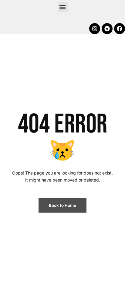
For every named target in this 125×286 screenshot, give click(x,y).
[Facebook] (119, 28)
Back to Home (62, 205)
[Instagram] (94, 28)
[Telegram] (107, 28)
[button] (63, 7)
